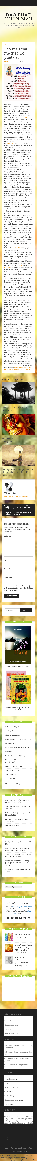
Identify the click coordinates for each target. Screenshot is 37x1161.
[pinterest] (24, 918)
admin (6, 61)
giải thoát (24, 907)
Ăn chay (8, 731)
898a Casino (9, 848)
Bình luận (8, 536)
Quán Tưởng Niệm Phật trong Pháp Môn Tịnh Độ (23, 947)
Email (7, 569)
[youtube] (29, 918)
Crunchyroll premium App (14, 861)
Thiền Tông (9, 774)
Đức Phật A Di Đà (22, 934)
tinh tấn (20, 265)
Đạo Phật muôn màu (19, 17)
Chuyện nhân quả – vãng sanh (16, 739)
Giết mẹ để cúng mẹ (12, 825)
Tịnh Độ (8, 778)
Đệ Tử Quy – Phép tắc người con (16, 747)
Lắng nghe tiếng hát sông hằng (18, 666)
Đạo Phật (8, 743)
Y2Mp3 (7, 854)
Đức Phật (25, 117)
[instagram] (20, 918)
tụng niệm (8, 267)
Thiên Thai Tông (11, 770)
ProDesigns (23, 1151)
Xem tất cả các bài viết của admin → (17, 497)
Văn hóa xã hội (10, 45)
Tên (6, 560)
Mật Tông (8, 762)
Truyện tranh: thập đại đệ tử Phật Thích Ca (18, 709)
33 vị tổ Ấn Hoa (10, 727)
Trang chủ (7, 1021)
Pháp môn (9, 760)
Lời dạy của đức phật (12, 756)
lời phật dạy (25, 370)
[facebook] (8, 918)
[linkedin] (16, 918)
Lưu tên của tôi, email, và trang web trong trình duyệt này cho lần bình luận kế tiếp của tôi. (18, 588)
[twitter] (12, 918)
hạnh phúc (16, 135)
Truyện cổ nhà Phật (11, 1033)
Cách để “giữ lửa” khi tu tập (14, 407)
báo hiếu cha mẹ (14, 370)
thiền (25, 909)
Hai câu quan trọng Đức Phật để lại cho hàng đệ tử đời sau (17, 513)
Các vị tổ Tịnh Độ (11, 735)
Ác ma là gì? (7, 438)
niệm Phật (18, 248)
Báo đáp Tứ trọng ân (21, 367)
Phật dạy (10, 143)
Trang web (8, 577)
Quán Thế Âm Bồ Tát (12, 766)
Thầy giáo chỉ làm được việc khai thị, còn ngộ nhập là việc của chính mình (18, 507)
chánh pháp (16, 907)
